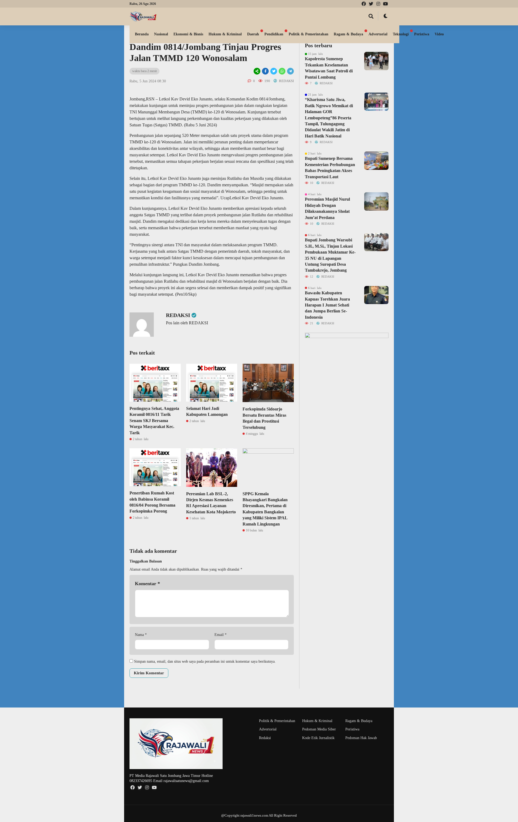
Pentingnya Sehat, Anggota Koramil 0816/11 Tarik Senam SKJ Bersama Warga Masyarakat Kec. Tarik (154, 420)
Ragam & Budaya (348, 34)
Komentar (147, 583)
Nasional (161, 34)
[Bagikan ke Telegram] (290, 71)
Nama (141, 635)
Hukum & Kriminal (225, 34)
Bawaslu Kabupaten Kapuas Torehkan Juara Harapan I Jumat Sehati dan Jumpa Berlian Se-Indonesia (327, 305)
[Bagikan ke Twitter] (274, 71)
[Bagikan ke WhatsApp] (282, 71)
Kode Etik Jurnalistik (318, 738)
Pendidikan (273, 34)
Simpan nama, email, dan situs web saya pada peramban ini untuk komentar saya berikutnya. (205, 661)
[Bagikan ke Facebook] (265, 71)
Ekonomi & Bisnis (188, 34)
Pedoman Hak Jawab (361, 738)
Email (220, 635)
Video (439, 34)
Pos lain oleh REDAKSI (187, 323)
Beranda (142, 34)
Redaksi (265, 738)
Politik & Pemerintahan (308, 34)
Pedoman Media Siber (319, 729)
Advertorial (378, 34)
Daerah (253, 34)
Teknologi (401, 34)
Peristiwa (421, 34)
